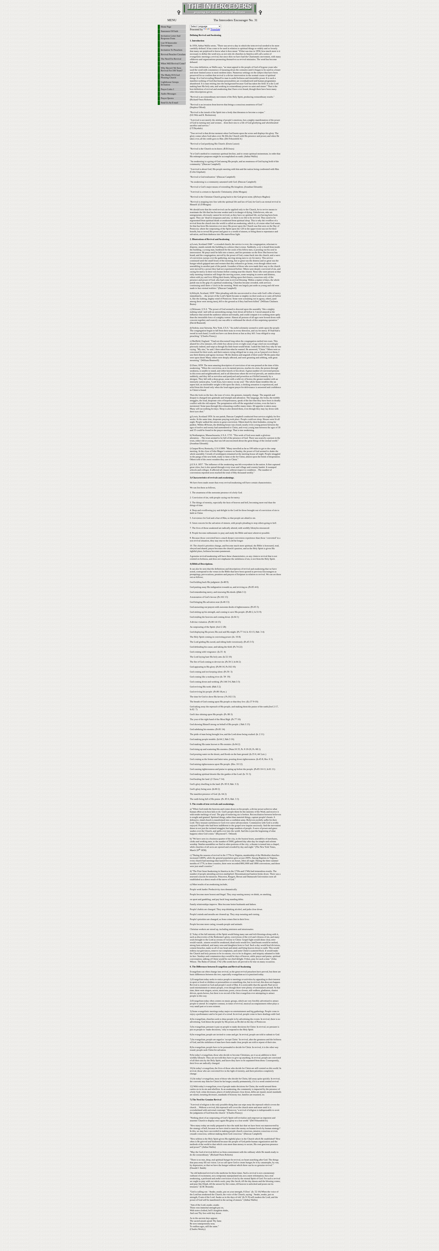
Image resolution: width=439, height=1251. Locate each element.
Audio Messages (168, 94)
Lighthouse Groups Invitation (170, 83)
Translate (215, 29)
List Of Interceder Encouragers (169, 44)
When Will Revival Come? (173, 63)
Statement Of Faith (169, 31)
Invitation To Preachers (171, 50)
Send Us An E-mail (169, 103)
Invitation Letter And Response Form (170, 37)
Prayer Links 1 (167, 89)
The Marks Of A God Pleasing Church (170, 76)
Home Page (166, 27)
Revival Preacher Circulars (173, 54)
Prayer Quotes (167, 98)
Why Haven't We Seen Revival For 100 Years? (171, 69)
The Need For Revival (171, 59)
